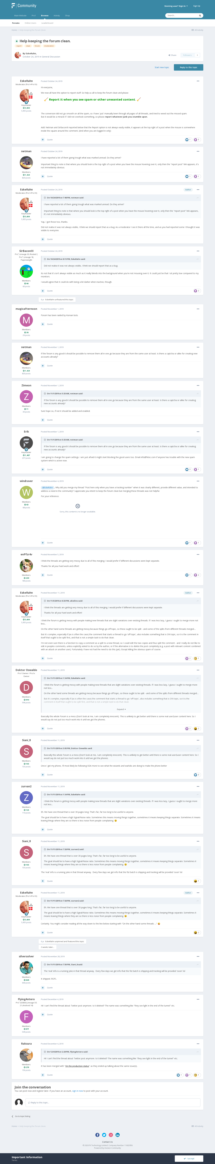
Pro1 (34, 15)
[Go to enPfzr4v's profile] (26, 565)
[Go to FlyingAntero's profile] (26, 1016)
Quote (50, 139)
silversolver (26, 956)
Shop (67, 15)
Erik (26, 431)
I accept (190, 1158)
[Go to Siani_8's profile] (26, 751)
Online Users (30, 23)
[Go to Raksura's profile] (26, 1055)
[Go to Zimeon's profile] (26, 396)
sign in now (77, 1090)
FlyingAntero (26, 999)
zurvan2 (26, 786)
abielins (74, 600)
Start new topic (162, 67)
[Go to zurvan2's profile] (26, 797)
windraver (26, 481)
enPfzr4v (26, 554)
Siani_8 (26, 740)
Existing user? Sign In (175, 6)
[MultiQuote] (42, 139)
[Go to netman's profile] (26, 162)
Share (173, 55)
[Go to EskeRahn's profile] (18, 55)
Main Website (20, 15)
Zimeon (26, 385)
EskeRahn (31, 53)
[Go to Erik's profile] (26, 442)
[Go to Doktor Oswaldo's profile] (26, 687)
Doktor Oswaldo (26, 670)
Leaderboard (47, 23)
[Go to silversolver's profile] (26, 967)
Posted (51, 81)
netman (26, 151)
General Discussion (51, 56)
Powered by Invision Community (107, 1148)
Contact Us (107, 1141)
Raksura (26, 1043)
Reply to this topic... (39, 1102)
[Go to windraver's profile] (26, 492)
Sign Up (196, 6)
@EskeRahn (47, 487)
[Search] (200, 15)
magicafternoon (26, 308)
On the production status (77, 1066)
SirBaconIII (26, 251)
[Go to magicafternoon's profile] (26, 320)
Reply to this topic (188, 67)
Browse (44, 15)
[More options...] (198, 81)
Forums (15, 23)
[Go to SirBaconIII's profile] (26, 271)
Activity (57, 15)
